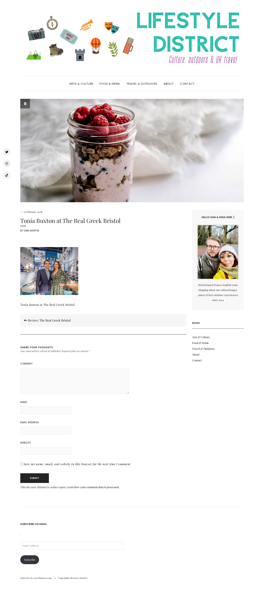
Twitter (7, 152)
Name (23, 402)
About (169, 84)
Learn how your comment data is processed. (93, 487)
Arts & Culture (81, 84)
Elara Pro (25, 578)
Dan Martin (31, 230)
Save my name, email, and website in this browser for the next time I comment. (77, 464)
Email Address (29, 422)
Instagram (7, 163)
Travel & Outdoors (141, 84)
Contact (187, 84)
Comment (26, 363)
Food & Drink (110, 84)
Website (25, 442)
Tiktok (7, 175)
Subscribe (29, 559)
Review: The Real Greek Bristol (49, 320)
